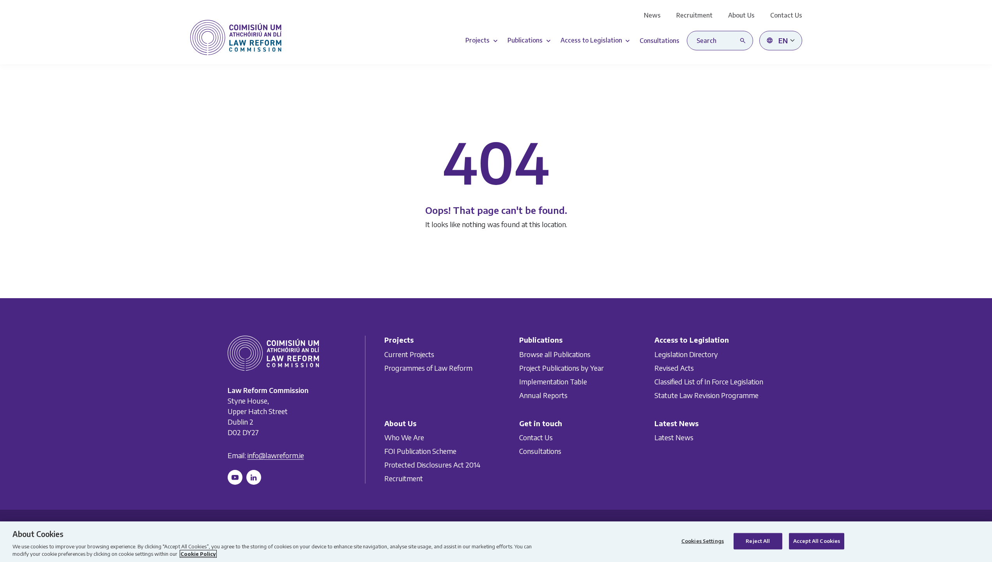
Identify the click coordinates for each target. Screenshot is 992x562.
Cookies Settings (702, 541)
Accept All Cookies (816, 541)
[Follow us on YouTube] (235, 477)
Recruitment (694, 15)
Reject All (758, 541)
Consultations (540, 450)
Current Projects (409, 354)
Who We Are (404, 437)
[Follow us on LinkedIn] (253, 477)
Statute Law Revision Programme (706, 395)
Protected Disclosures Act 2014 (432, 464)
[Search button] (744, 40)
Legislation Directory (686, 354)
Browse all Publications (555, 354)
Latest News (673, 437)
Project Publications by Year (561, 367)
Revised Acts (674, 367)
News (652, 15)
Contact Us (786, 15)
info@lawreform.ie (276, 455)
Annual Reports (543, 395)
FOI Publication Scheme (420, 450)
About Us (741, 15)
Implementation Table (553, 381)
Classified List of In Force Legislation (708, 381)
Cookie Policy (198, 554)
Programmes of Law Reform (428, 367)
